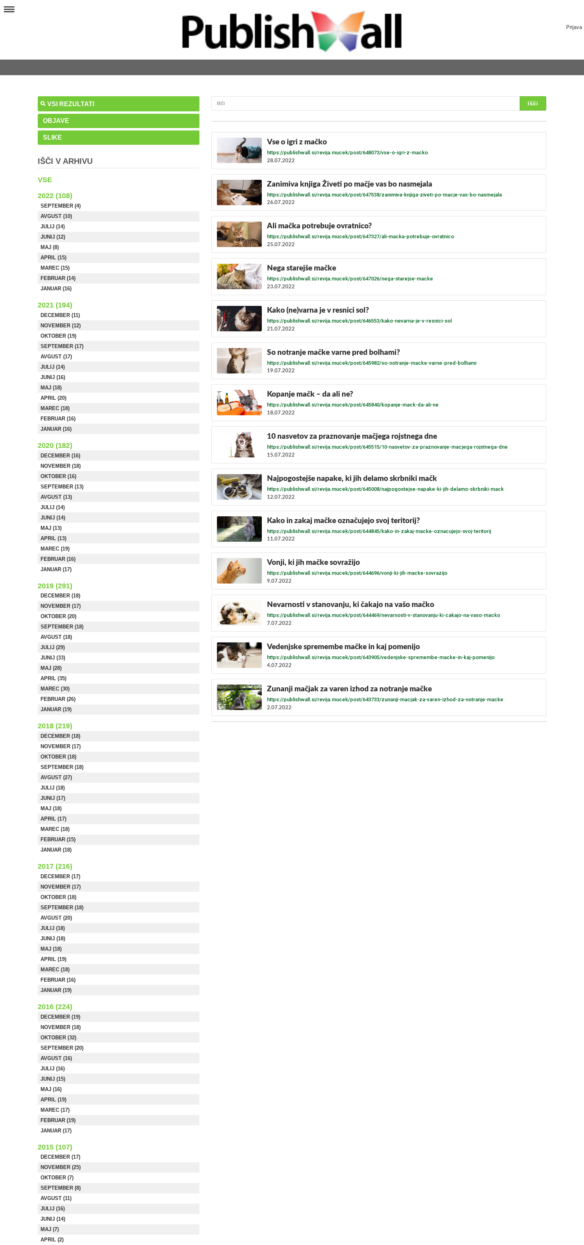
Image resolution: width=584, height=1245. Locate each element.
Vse (45, 180)
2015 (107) (55, 1147)
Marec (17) (55, 1110)
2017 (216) (55, 866)
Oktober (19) (58, 336)
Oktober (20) (58, 616)
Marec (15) (55, 268)
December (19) (60, 1017)
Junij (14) (53, 518)
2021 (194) (55, 305)
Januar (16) (56, 289)
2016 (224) (55, 1007)
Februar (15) (58, 839)
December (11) (60, 315)
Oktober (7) (57, 1178)
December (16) (60, 456)
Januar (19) (56, 709)
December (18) (60, 596)
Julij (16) (53, 1069)
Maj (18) (51, 388)
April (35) (53, 678)
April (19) (53, 959)
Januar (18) (56, 850)
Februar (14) (58, 278)
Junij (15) (53, 1079)
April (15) (53, 258)
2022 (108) (55, 196)
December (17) (60, 876)
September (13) (62, 487)
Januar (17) (56, 569)
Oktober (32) (58, 1038)
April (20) (53, 398)
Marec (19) (55, 549)
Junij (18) (53, 939)
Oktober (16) (58, 476)
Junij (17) (53, 798)
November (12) (61, 326)
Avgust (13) (56, 497)
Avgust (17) (56, 357)
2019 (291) (55, 586)
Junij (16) (53, 377)
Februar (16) (58, 419)
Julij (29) (53, 647)
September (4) (61, 206)
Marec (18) (55, 408)
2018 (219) (55, 726)
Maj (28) (51, 668)
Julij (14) (53, 227)
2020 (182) (55, 445)
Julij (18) (53, 788)
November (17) (61, 606)
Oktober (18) (58, 757)
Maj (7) (50, 1229)
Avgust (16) (56, 1058)
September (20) (62, 1048)
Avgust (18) (56, 637)
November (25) (61, 1167)
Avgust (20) (56, 918)
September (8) (61, 1188)
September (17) (62, 346)
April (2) (52, 1240)
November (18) (61, 466)
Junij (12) (53, 237)
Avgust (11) (56, 1198)
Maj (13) (51, 528)
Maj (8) (50, 247)
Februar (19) (58, 1120)
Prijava (574, 27)
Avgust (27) (56, 777)
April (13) (53, 538)
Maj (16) (51, 1089)
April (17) (53, 819)
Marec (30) (55, 689)
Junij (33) (53, 658)
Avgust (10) (56, 216)
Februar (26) (58, 699)
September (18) (62, 627)
